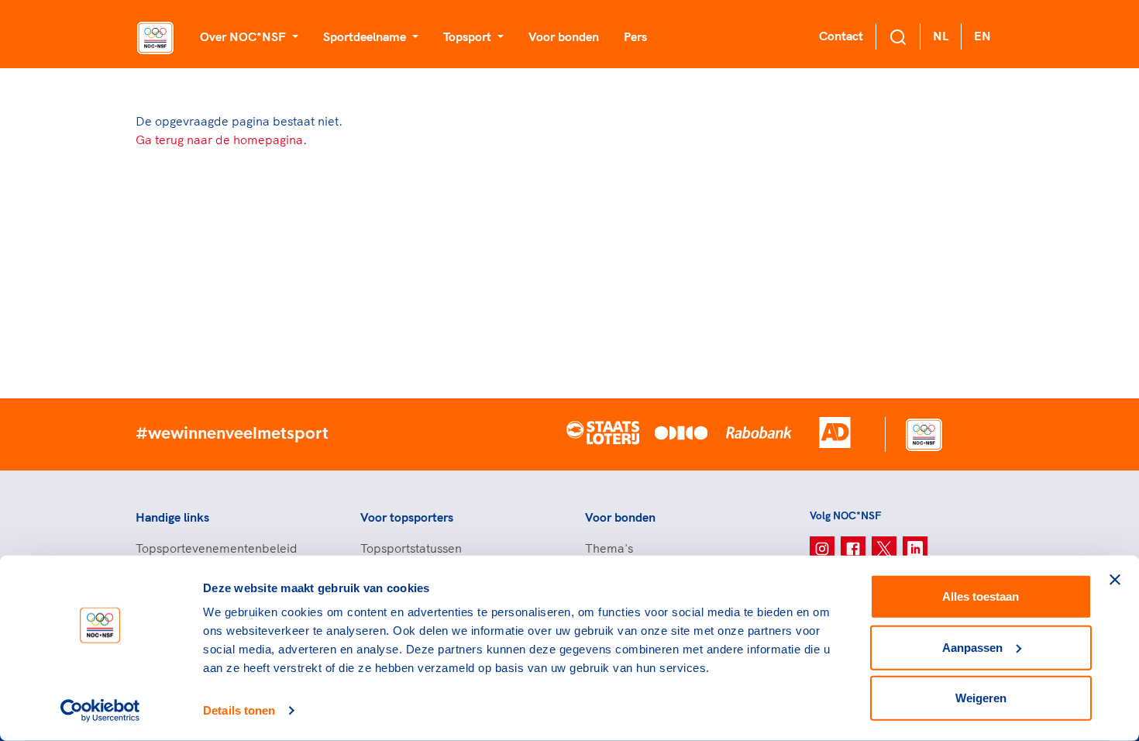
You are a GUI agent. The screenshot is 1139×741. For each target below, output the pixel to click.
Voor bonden (563, 36)
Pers (635, 36)
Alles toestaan (980, 596)
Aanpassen (972, 646)
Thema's (609, 548)
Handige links (172, 517)
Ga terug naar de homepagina (219, 139)
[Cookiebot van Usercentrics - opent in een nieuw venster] (100, 710)
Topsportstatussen (411, 548)
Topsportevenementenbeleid (217, 548)
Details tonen (239, 710)
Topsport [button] (468, 36)
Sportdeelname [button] (366, 36)
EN (982, 35)
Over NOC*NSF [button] (244, 36)
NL (940, 35)
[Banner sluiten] (1115, 579)
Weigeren (981, 698)
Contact (841, 35)
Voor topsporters (406, 517)
